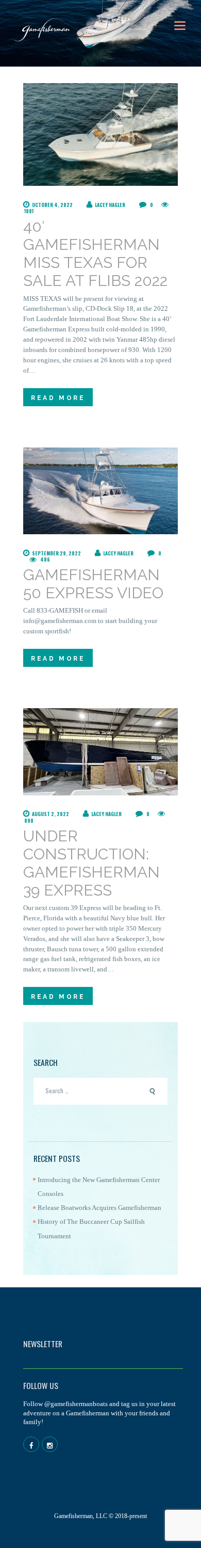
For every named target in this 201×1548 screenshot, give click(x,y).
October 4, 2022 (52, 205)
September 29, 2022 (56, 553)
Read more (58, 398)
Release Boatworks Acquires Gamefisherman (99, 1207)
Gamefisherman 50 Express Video (93, 584)
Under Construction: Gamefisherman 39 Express (91, 863)
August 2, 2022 (50, 814)
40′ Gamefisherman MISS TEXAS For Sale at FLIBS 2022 (95, 253)
